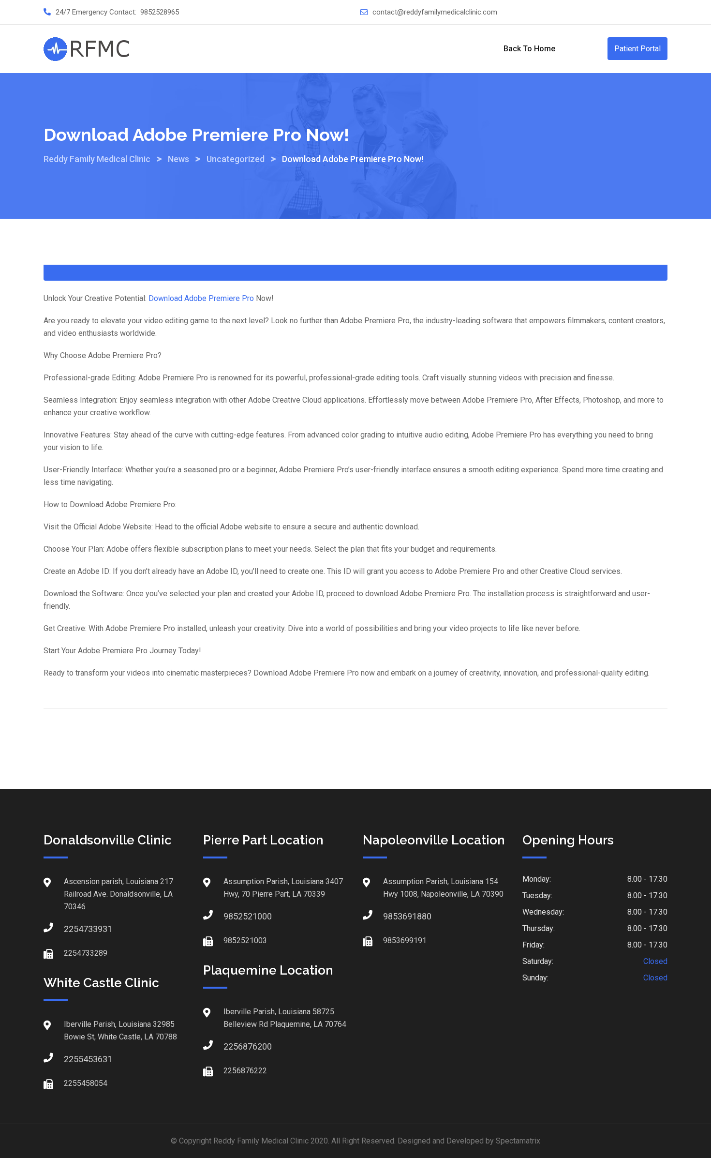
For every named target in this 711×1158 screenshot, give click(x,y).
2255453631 (73, 1059)
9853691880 (392, 916)
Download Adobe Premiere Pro (201, 298)
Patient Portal (637, 48)
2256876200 (233, 1046)
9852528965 (159, 12)
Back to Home (529, 48)
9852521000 (233, 916)
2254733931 (73, 929)
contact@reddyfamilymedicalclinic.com (434, 12)
